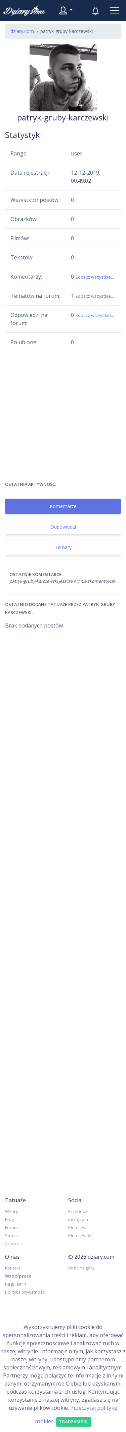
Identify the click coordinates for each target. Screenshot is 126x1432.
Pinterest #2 (80, 1235)
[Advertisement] (63, 407)
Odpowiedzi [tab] (63, 527)
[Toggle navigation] (114, 10)
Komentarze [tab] (63, 506)
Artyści (11, 1244)
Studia (11, 1235)
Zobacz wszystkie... (94, 277)
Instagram (78, 1219)
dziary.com (22, 31)
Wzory (11, 1211)
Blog (9, 1219)
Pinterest (77, 1227)
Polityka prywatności (25, 1292)
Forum (11, 1227)
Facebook (78, 1211)
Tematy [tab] (63, 547)
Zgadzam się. (73, 1422)
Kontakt (12, 1268)
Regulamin (15, 1284)
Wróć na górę (81, 1268)
